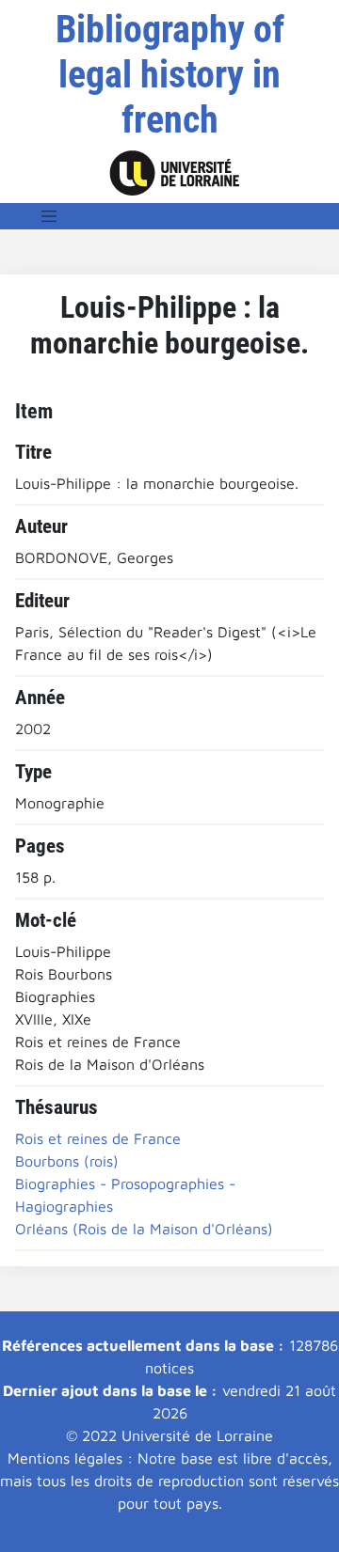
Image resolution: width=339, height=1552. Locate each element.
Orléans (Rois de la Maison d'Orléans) (144, 1228)
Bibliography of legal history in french (170, 75)
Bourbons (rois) (67, 1160)
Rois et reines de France (98, 1138)
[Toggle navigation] (49, 216)
